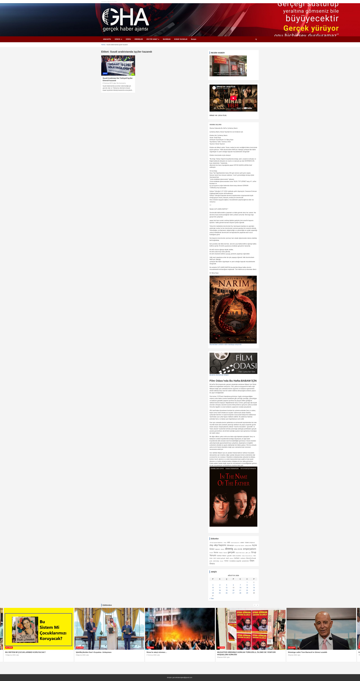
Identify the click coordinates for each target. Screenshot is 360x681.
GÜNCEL (117, 39)
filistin (216, 552)
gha (115, 83)
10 (213, 588)
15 (247, 588)
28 (240, 593)
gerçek (231, 552)
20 (233, 590)
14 (240, 588)
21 (240, 590)
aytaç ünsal (248, 545)
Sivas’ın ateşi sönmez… (86, 652)
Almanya (230, 545)
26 (226, 593)
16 (254, 588)
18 (220, 590)
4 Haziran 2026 (221, 655)
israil (227, 558)
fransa (221, 552)
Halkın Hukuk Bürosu (247, 555)
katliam (237, 558)
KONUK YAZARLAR (180, 39)
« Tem (212, 598)
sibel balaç (216, 561)
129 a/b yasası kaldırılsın (216, 542)
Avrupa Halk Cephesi (239, 545)
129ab (224, 542)
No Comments (121, 83)
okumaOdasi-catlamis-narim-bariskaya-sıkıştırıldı (225, 344)
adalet (242, 542)
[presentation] (254, 605)
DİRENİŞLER (139, 39)
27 (233, 593)
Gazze (225, 552)
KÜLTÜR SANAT (152, 39)
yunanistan (245, 561)
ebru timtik (238, 549)
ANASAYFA (107, 39)
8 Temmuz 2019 (107, 83)
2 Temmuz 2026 (81, 655)
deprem (217, 549)
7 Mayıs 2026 (292, 655)
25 (220, 593)
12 (226, 588)
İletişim (193, 39)
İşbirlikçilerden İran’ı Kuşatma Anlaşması (23, 652)
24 (213, 593)
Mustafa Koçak (251, 558)
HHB (214, 558)
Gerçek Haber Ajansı (240, 552)
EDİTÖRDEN (9, 647)
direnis (222, 549)
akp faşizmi (220, 545)
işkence (231, 558)
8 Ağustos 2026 (10, 655)
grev (249, 552)
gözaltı (229, 556)
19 (226, 590)
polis (211, 561)
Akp (211, 545)
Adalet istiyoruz (250, 542)
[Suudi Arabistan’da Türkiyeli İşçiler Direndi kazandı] (118, 65)
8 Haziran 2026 (151, 657)
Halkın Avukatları (236, 555)
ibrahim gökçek (221, 558)
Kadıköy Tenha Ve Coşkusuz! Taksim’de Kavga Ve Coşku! (313, 652)
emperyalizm (249, 549)
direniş (229, 548)
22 (247, 590)
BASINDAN (166, 39)
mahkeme (242, 558)
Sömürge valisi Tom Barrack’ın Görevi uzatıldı (236, 652)
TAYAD (226, 561)
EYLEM (211, 552)
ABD (228, 542)
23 (254, 590)
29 (247, 593)
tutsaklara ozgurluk (235, 561)
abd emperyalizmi (235, 542)
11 (220, 588)
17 (213, 590)
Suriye (221, 561)
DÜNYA (128, 39)
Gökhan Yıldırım (221, 555)
